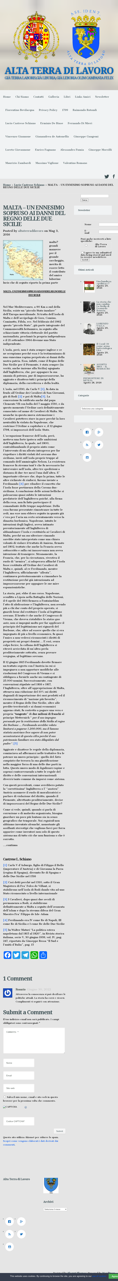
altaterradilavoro (30, 231)
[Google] (99, 432)
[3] (43, 396)
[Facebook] (87, 432)
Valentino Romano (75, 162)
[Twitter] (99, 445)
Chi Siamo (22, 96)
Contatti (38, 96)
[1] (43, 389)
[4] (21, 483)
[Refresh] (26, 1107)
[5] (15, 743)
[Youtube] (87, 457)
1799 (65, 110)
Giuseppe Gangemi (86, 136)
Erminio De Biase (51, 123)
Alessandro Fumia (72, 149)
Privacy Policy (48, 110)
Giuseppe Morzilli (100, 149)
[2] (20, 396)
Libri (67, 96)
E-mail (87, 231)
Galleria (53, 96)
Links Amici (82, 96)
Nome (88, 224)
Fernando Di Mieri (80, 123)
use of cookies (99, 1276)
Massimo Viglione (47, 162)
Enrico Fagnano (45, 149)
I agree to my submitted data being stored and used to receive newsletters (96, 254)
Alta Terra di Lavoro (101, 245)
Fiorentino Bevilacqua (19, 110)
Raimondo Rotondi (85, 110)
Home (7, 96)
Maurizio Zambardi (18, 162)
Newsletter (102, 96)
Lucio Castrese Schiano (20, 123)
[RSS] (87, 445)
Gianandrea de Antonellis (52, 136)
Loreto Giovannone (17, 149)
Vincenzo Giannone (18, 136)
